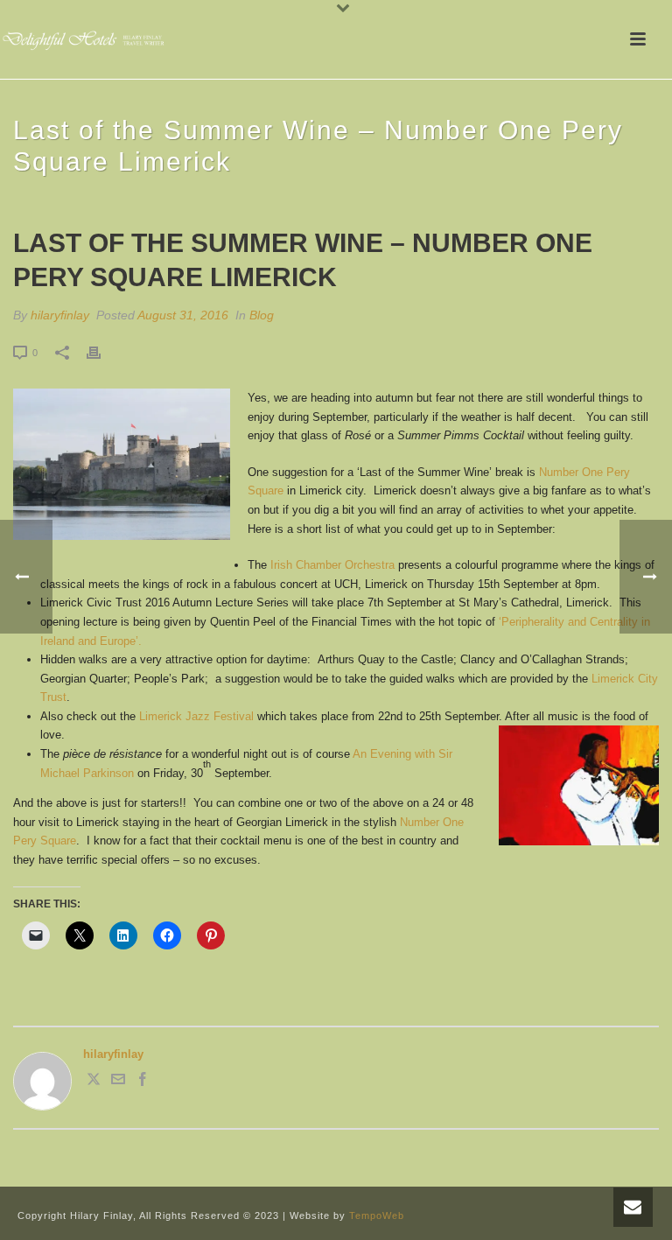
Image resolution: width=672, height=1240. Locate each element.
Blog (261, 315)
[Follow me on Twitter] (94, 1082)
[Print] (102, 352)
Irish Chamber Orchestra (332, 564)
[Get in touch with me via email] (118, 1082)
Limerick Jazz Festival (196, 716)
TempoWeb (376, 1215)
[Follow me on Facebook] (143, 1082)
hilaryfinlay (60, 315)
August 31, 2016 (182, 315)
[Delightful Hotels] (87, 39)
